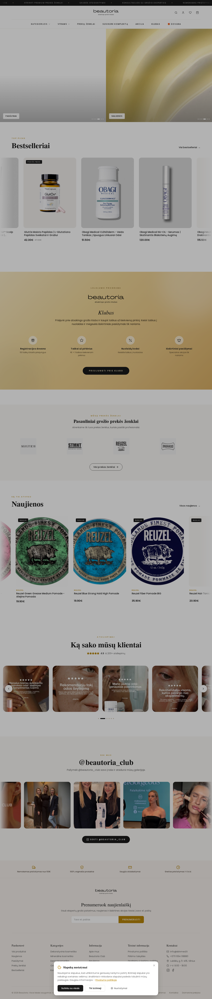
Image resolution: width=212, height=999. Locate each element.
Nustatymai (120, 988)
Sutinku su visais (70, 988)
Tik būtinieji (95, 988)
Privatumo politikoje (106, 980)
